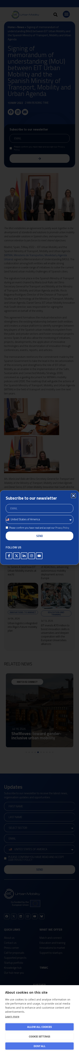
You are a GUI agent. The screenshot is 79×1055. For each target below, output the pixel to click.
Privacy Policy (62, 528)
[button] (73, 496)
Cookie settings (39, 1036)
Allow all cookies (39, 1027)
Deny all (39, 1046)
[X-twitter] (16, 555)
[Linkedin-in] (24, 555)
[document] (39, 527)
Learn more (12, 1016)
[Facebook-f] (9, 555)
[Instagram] (31, 555)
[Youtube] (39, 555)
